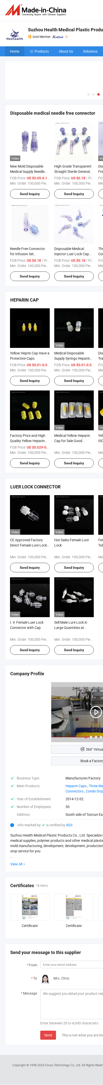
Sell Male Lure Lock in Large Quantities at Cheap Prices (70, 627)
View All (16, 864)
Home (14, 51)
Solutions (90, 51)
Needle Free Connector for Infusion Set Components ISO (27, 253)
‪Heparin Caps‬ (76, 785)
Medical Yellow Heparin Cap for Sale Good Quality (72, 440)
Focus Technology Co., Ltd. (63, 1065)
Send (48, 1035)
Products (41, 51)
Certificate (30, 925)
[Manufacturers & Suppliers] (36, 10)
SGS (69, 825)
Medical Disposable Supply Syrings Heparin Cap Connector (72, 358)
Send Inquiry (30, 194)
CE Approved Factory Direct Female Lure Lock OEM (28, 545)
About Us (66, 51)
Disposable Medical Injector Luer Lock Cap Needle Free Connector (71, 253)
